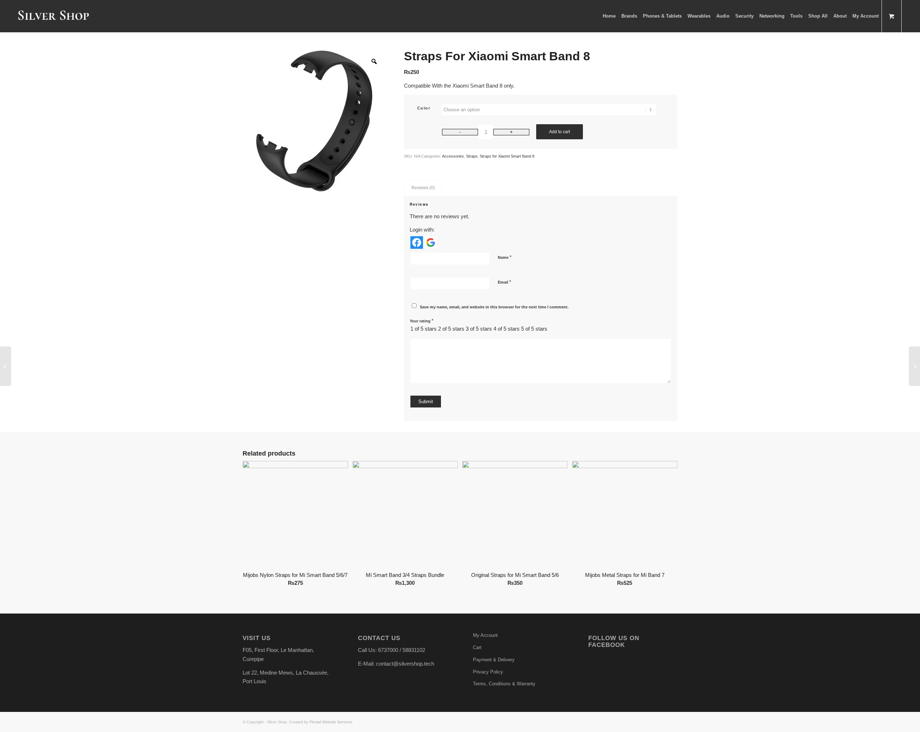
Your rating (421, 320)
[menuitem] (609, 16)
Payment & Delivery (494, 659)
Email (504, 282)
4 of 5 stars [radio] (506, 329)
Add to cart (559, 131)
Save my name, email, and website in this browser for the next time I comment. (494, 307)
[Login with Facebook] (416, 242)
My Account (485, 635)
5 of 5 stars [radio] (534, 329)
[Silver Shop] (53, 16)
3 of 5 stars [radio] (479, 329)
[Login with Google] (430, 242)
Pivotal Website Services (331, 722)
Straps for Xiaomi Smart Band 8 (507, 156)
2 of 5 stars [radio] (451, 329)
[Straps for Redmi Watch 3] (914, 366)
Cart (477, 647)
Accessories (453, 156)
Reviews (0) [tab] (423, 187)
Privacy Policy (488, 672)
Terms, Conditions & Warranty (504, 683)
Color (424, 108)
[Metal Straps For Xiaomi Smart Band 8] (5, 366)
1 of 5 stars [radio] (423, 329)
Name (504, 257)
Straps (472, 156)
